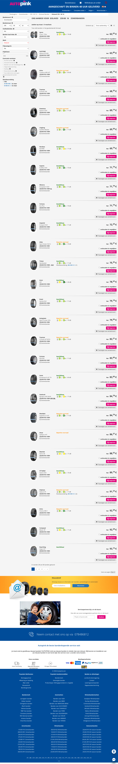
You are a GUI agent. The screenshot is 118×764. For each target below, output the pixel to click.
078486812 (81, 634)
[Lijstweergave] (111, 25)
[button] (114, 751)
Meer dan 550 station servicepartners (33, 667)
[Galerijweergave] (114, 25)
